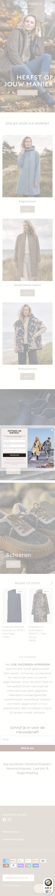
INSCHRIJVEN (14, 455)
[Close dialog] (52, 430)
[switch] (48, 891)
